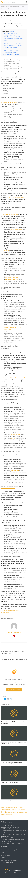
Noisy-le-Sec (22, 809)
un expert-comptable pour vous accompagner (10, 612)
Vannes (2, 814)
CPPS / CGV (4, 857)
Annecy (2, 807)
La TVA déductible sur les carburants (11, 829)
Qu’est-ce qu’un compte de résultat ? (11, 843)
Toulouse (25, 812)
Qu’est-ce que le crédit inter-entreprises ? (13, 659)
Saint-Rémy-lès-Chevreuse (16, 812)
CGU (2, 852)
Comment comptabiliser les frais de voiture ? (13, 838)
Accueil (2, 6)
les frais (13, 438)
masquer (12, 31)
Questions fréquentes (7, 863)
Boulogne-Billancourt (10, 807)
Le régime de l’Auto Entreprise (9, 214)
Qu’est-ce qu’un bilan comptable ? (10, 827)
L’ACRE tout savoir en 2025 (8, 825)
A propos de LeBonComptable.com (11, 850)
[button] (14, 689)
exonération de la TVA (11, 279)
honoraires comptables (11, 278)
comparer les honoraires (11, 583)
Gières (10, 809)
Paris (3, 811)
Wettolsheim (10, 814)
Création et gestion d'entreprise (17, 6)
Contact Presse (5, 855)
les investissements (16, 229)
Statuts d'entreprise (5, 8)
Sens (22, 812)
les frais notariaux (16, 434)
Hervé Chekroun (6, 20)
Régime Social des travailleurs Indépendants (12, 328)
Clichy (7, 809)
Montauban (17, 809)
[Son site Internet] (14, 636)
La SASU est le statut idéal (9, 102)
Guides (7, 6)
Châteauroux (3, 809)
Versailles (6, 814)
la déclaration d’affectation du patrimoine (13, 378)
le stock (6, 250)
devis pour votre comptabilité (17, 197)
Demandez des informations (9, 860)
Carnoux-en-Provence (19, 807)
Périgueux (8, 812)
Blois (5, 807)
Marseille (13, 809)
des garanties (15, 470)
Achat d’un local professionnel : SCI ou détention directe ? (13, 652)
